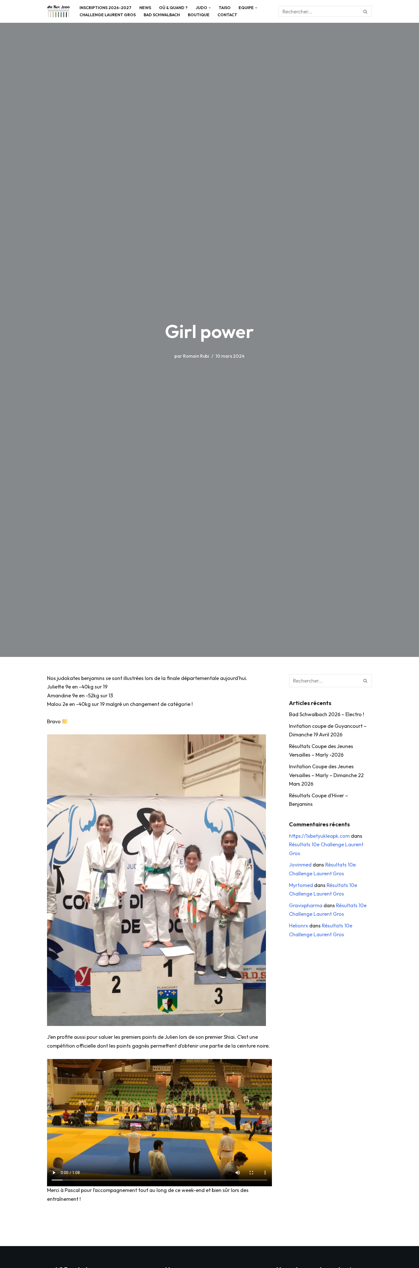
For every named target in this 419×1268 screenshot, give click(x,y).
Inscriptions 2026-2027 (105, 7)
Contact (227, 14)
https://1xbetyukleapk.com (319, 836)
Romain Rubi (196, 356)
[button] (210, 8)
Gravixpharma (305, 905)
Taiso (225, 7)
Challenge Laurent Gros (108, 14)
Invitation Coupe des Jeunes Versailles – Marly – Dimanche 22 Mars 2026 (326, 775)
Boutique (199, 14)
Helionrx (298, 925)
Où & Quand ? (173, 7)
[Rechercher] (365, 11)
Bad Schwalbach (162, 14)
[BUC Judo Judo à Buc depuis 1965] (58, 11)
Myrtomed (301, 885)
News (145, 7)
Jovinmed (300, 864)
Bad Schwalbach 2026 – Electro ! (326, 714)
